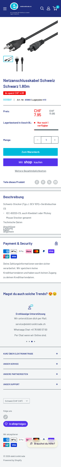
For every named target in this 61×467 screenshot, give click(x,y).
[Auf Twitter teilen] (49, 182)
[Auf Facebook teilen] (37, 182)
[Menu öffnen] (5, 8)
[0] (55, 8)
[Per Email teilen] (55, 182)
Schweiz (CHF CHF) (13, 401)
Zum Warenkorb (31, 151)
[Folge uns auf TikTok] (5, 417)
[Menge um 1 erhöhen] (54, 140)
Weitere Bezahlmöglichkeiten (30, 170)
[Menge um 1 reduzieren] (37, 140)
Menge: (7, 139)
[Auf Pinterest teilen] (43, 182)
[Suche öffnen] (42, 8)
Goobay (7, 99)
